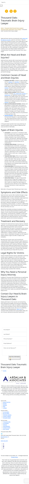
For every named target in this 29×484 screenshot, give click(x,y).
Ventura (5, 424)
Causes (4, 370)
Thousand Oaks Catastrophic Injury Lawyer (11, 29)
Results (5, 403)
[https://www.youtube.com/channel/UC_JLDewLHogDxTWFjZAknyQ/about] (3, 446)
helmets (6, 102)
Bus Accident (6, 413)
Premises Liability (7, 415)
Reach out (19, 309)
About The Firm (6, 402)
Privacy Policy (14, 457)
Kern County (6, 429)
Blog (4, 406)
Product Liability (7, 416)
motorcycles (19, 93)
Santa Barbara (6, 426)
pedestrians (7, 95)
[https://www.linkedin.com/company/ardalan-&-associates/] (3, 449)
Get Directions (4, 436)
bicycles (24, 93)
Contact (5, 408)
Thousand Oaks (6, 422)
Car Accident (6, 412)
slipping (10, 82)
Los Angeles (6, 423)
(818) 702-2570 (11, 11)
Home (2, 28)
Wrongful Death (7, 417)
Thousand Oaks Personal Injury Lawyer (14, 28)
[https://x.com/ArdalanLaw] (3, 448)
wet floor (17, 82)
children (7, 87)
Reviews (5, 405)
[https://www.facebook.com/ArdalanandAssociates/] (3, 443)
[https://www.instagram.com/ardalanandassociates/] (3, 445)
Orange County (6, 427)
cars (14, 93)
